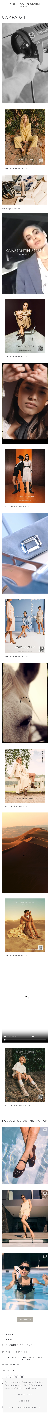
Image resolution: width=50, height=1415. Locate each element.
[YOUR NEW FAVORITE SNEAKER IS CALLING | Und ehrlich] (25, 1281)
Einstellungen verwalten (25, 1407)
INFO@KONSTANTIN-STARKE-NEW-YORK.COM (25, 1358)
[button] (3, 5)
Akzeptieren (25, 1394)
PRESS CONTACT (10, 1365)
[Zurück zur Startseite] (25, 5)
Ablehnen (25, 1401)
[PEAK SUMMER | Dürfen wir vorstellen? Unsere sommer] (25, 1155)
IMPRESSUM (8, 1370)
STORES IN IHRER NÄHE (14, 1352)
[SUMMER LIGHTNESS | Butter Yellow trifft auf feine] (25, 1218)
